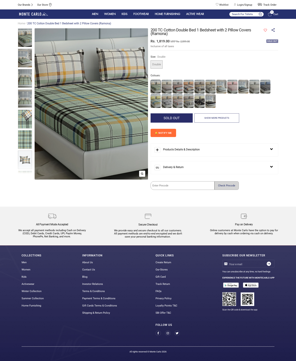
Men (24, 262)
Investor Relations (92, 284)
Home (21, 23)
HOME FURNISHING (167, 14)
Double (156, 64)
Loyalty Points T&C (166, 305)
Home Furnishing (31, 305)
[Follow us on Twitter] (179, 333)
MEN (95, 14)
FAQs (159, 291)
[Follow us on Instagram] (169, 333)
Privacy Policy (163, 298)
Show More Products (216, 118)
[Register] (269, 264)
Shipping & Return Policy (96, 312)
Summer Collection (33, 298)
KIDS (124, 14)
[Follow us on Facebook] (160, 333)
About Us (87, 262)
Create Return (163, 262)
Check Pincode (226, 185)
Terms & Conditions (93, 291)
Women (26, 269)
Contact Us (88, 269)
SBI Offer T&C (163, 312)
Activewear (28, 284)
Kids (24, 276)
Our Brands (24, 4)
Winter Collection (31, 291)
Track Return (163, 284)
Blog (84, 276)
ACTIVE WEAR (195, 14)
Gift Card (161, 276)
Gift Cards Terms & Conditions (99, 305)
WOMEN (110, 14)
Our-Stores (162, 269)
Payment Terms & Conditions (98, 298)
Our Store (42, 4)
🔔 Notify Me (163, 133)
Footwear (141, 14)
